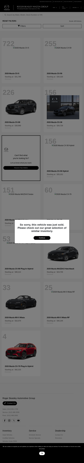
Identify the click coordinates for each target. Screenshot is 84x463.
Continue (42, 238)
